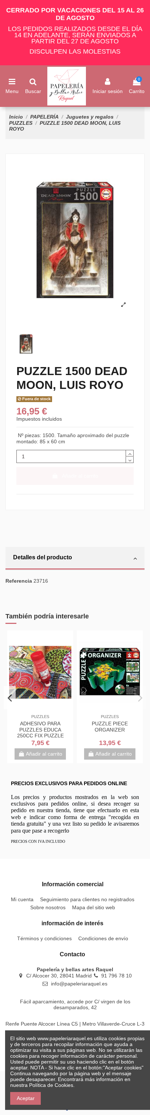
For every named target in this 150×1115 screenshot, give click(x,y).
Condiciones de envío (103, 938)
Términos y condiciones (44, 938)
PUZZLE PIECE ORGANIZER (110, 727)
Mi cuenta (22, 899)
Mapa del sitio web (93, 907)
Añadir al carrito (80, 476)
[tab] (75, 558)
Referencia (18, 581)
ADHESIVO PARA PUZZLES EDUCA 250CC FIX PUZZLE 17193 (40, 733)
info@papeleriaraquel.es (79, 984)
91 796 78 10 (116, 976)
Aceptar (26, 1098)
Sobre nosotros (48, 907)
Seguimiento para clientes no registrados (87, 899)
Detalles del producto (42, 557)
